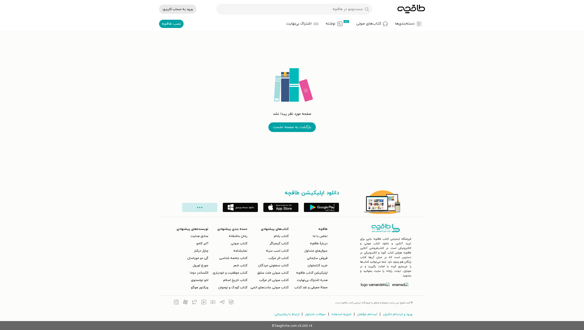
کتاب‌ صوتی (239, 243)
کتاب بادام (281, 236)
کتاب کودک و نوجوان (232, 287)
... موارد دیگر (199, 207)
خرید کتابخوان (318, 265)
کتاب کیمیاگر (279, 243)
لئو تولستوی (199, 280)
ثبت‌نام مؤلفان (367, 314)
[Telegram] (222, 303)
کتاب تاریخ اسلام (235, 280)
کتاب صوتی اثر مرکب (274, 280)
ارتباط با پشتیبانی (287, 314)
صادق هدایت (199, 236)
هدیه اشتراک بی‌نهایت (312, 280)
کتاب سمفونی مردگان (273, 265)
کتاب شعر (240, 265)
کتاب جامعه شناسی (233, 258)
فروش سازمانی (317, 258)
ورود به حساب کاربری (178, 9)
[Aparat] (185, 303)
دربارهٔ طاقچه (319, 243)
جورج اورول (200, 265)
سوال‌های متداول (316, 251)
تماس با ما (320, 236)
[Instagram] (176, 303)
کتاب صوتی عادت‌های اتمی (270, 287)
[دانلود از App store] (280, 207)
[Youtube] (213, 303)
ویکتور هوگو (199, 287)
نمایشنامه (240, 251)
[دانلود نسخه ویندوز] (240, 207)
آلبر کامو (202, 243)
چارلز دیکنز (201, 251)
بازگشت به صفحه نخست (292, 127)
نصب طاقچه (171, 23)
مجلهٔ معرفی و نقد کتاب (311, 287)
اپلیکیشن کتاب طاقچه (312, 273)
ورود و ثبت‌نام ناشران (397, 314)
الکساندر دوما (199, 273)
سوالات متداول (315, 314)
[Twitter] (194, 303)
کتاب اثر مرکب (278, 258)
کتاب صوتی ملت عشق (273, 273)
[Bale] (231, 303)
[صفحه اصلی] (411, 9)
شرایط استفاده (341, 314)
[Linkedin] (203, 303)
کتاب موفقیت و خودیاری (230, 273)
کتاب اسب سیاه (277, 251)
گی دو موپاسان (197, 258)
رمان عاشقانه (238, 236)
